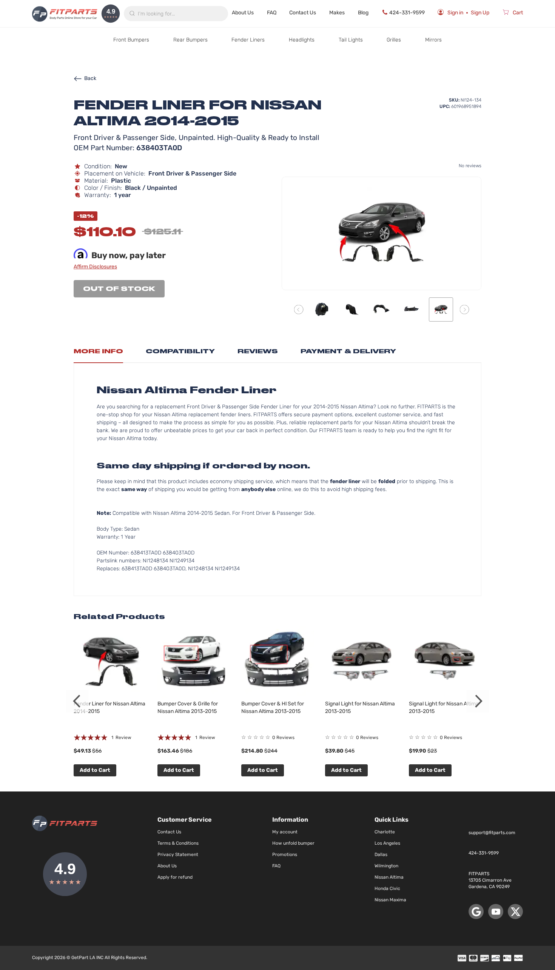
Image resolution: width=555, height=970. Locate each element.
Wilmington (386, 865)
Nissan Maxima (390, 899)
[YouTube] (495, 911)
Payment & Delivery (348, 351)
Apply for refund (175, 877)
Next (477, 701)
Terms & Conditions (178, 843)
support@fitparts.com (492, 832)
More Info (98, 351)
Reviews (257, 351)
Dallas (381, 854)
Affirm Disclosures (95, 266)
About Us (243, 12)
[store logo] (64, 13)
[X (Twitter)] (515, 911)
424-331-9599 (407, 12)
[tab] (98, 353)
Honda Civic (387, 888)
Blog (363, 12)
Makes (337, 12)
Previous (77, 701)
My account (285, 832)
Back (90, 78)
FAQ (271, 12)
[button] (299, 309)
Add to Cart (95, 770)
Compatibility (180, 351)
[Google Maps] (476, 911)
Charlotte (385, 832)
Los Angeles (387, 843)
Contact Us (302, 12)
